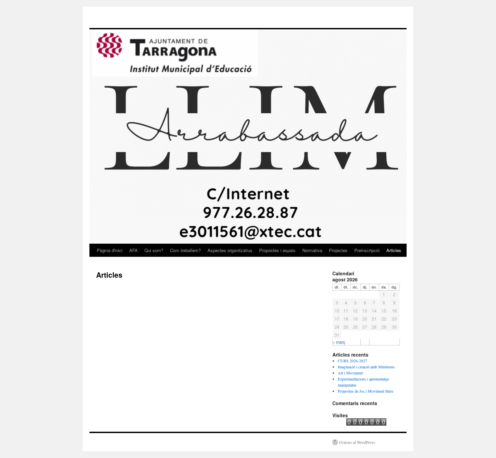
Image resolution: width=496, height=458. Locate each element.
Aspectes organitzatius (230, 250)
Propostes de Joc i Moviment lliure (365, 391)
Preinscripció (367, 250)
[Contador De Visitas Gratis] (366, 424)
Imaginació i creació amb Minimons (366, 366)
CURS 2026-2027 (352, 360)
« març (339, 342)
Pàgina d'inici (109, 250)
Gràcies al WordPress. (357, 442)
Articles (393, 250)
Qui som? (153, 250)
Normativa (312, 250)
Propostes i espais (277, 250)
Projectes (338, 250)
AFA (133, 250)
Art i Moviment (350, 372)
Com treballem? (185, 250)
